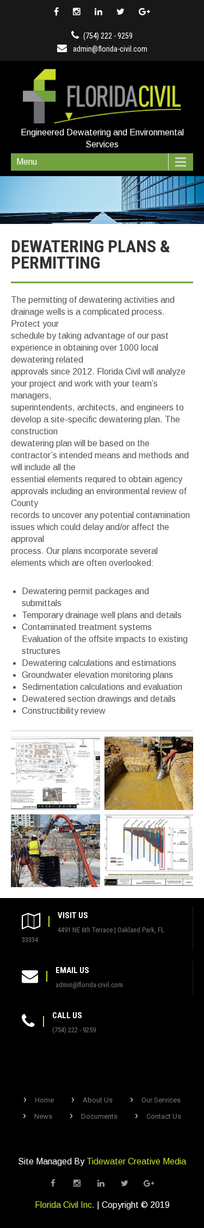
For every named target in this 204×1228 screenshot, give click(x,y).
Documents (99, 1116)
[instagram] (77, 12)
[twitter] (120, 12)
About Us (98, 1100)
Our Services (161, 1100)
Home (44, 1100)
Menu (26, 161)
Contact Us (163, 1116)
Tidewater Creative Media (136, 1161)
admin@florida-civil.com (110, 49)
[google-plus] (144, 12)
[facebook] (56, 12)
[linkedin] (98, 12)
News (43, 1116)
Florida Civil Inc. (65, 1205)
